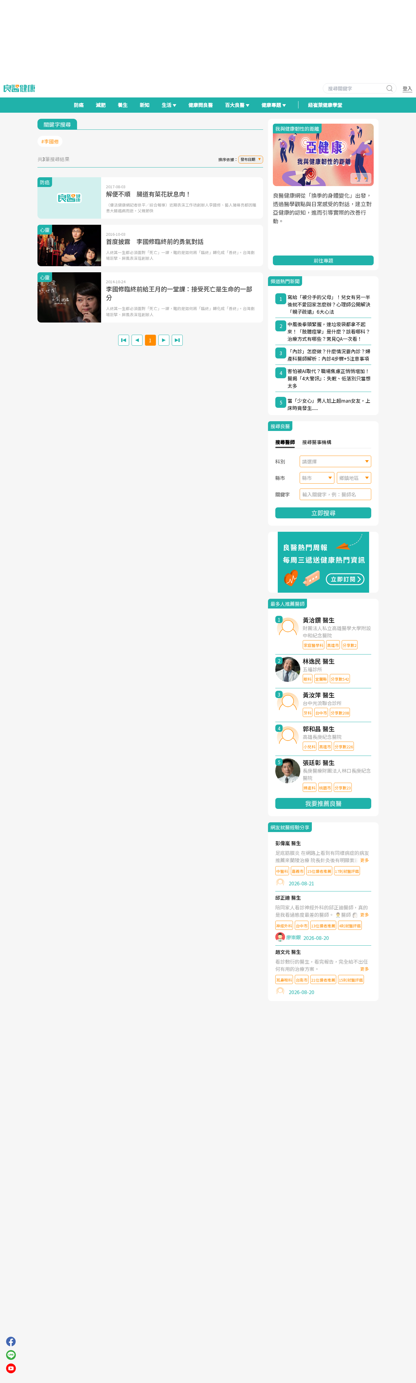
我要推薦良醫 (323, 803)
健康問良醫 (201, 104)
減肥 (101, 104)
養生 (123, 104)
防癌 (79, 104)
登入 (407, 88)
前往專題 (323, 260)
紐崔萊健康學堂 (325, 104)
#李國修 (50, 141)
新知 (145, 104)
